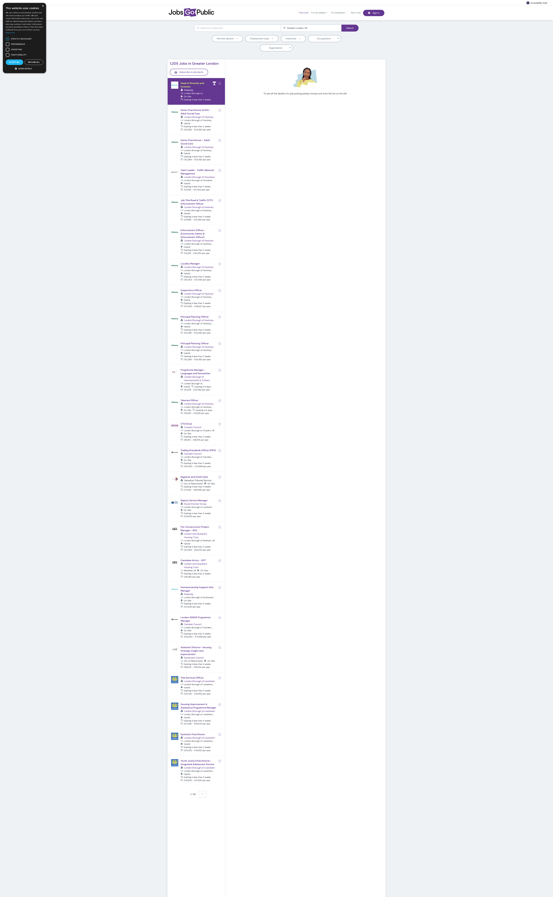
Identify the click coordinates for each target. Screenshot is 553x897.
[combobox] (237, 28)
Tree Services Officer (192, 677)
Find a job (303, 12)
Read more (10, 32)
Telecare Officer (189, 400)
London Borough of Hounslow (199, 177)
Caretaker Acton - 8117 (193, 560)
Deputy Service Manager (194, 500)
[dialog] (24, 38)
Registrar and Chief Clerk (194, 476)
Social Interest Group (195, 503)
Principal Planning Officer (195, 316)
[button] (24, 68)
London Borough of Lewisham (199, 681)
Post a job (356, 12)
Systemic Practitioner (193, 734)
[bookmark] (219, 84)
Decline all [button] (34, 62)
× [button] (43, 6)
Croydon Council (192, 427)
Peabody (188, 90)
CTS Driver (186, 423)
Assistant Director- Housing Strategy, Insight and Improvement (196, 651)
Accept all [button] (14, 62)
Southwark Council (194, 657)
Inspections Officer (191, 290)
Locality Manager (190, 263)
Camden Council (192, 453)
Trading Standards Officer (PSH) (198, 450)
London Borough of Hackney (199, 117)
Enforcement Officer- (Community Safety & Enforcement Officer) (193, 234)
